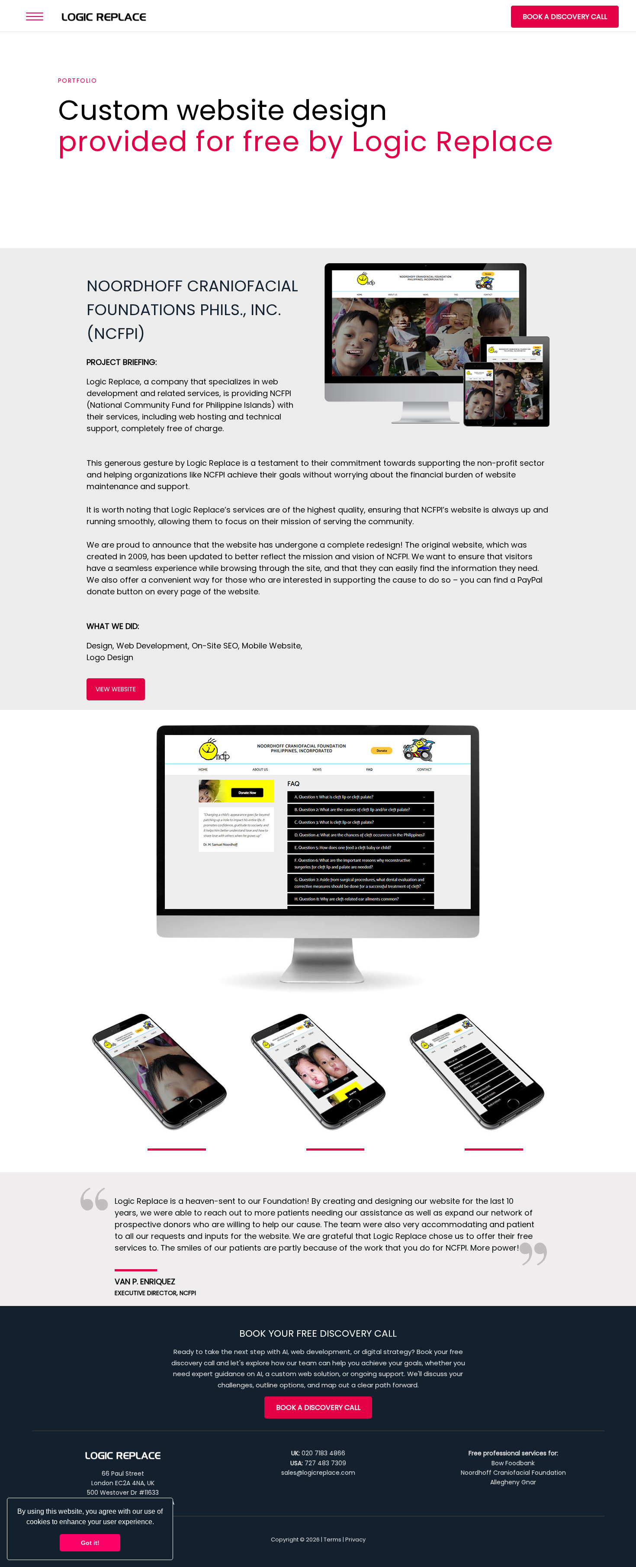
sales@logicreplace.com (318, 1472)
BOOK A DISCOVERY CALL (565, 17)
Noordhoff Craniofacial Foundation (513, 1472)
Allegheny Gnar (513, 1482)
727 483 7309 (325, 1463)
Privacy (355, 1539)
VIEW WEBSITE (116, 689)
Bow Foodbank (513, 1463)
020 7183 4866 (323, 1453)
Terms (332, 1539)
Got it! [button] (90, 1542)
